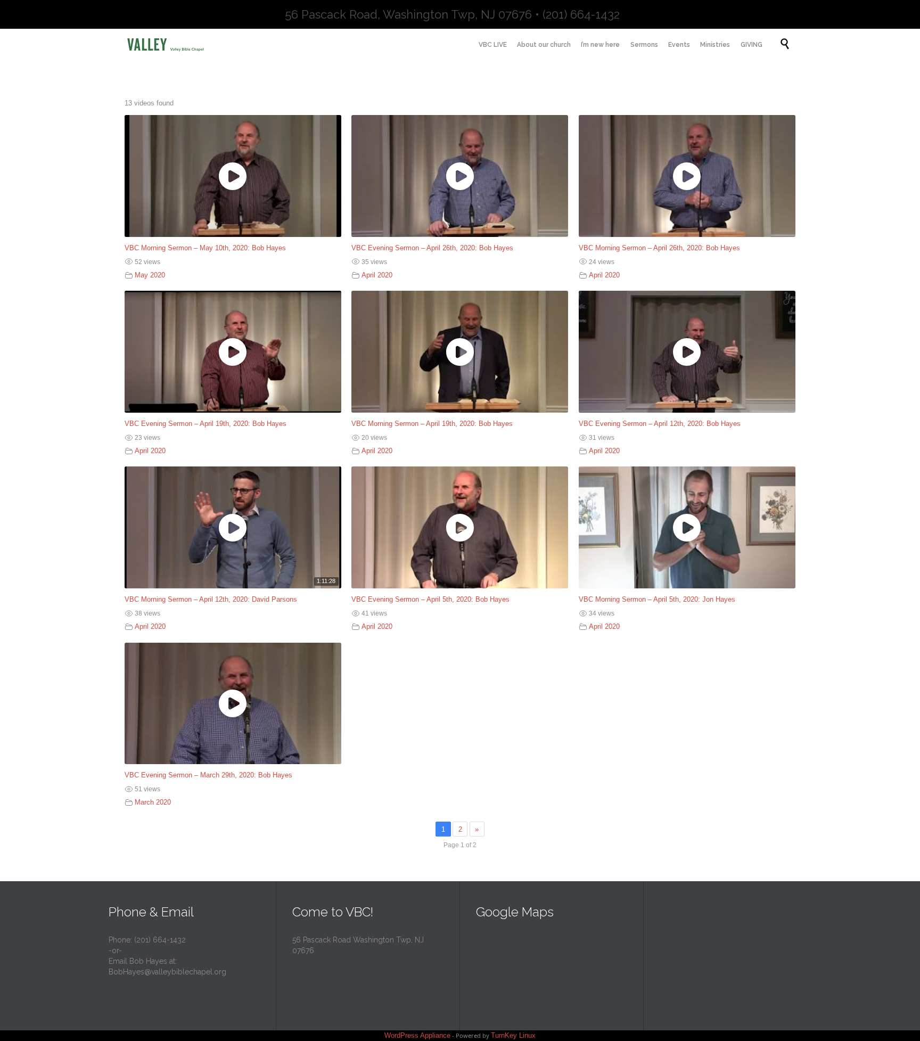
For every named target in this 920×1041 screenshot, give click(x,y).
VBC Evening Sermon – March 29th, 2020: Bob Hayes (208, 775)
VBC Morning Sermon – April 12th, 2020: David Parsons (211, 599)
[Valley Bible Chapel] (172, 44)
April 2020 (377, 275)
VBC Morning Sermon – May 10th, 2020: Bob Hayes (205, 248)
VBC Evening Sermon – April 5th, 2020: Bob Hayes (430, 599)
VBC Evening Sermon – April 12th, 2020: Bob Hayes (660, 424)
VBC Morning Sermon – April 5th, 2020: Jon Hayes (657, 599)
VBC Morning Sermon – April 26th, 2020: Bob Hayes (659, 248)
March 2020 (153, 802)
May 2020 (150, 275)
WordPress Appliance (417, 1035)
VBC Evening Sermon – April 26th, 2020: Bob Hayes (432, 248)
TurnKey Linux (513, 1035)
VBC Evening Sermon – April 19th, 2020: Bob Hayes (205, 424)
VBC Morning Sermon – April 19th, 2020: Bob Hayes (432, 424)
